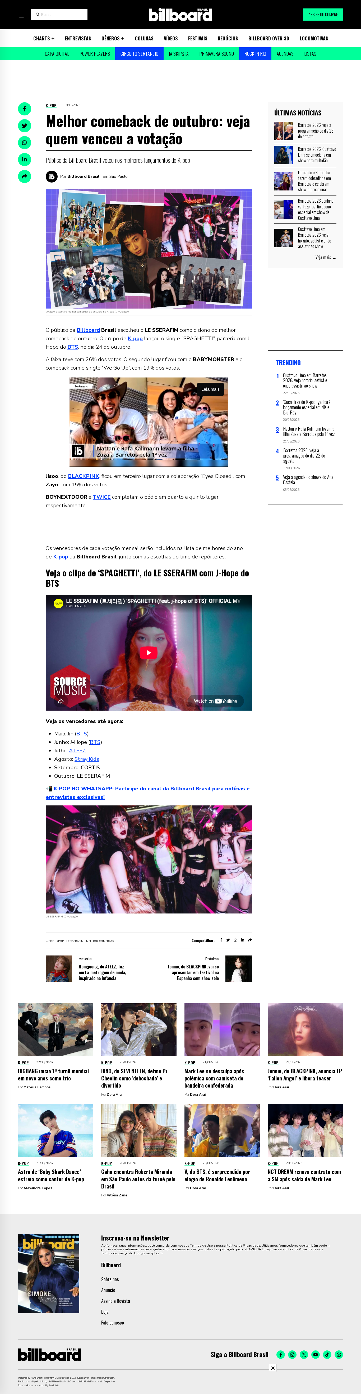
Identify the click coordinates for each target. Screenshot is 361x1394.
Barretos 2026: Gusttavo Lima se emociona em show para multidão (317, 155)
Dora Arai (114, 1094)
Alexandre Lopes (38, 1188)
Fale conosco (112, 1322)
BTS (72, 347)
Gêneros (110, 38)
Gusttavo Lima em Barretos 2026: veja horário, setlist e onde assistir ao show (314, 237)
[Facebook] (280, 1354)
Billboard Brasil (83, 176)
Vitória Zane (117, 1195)
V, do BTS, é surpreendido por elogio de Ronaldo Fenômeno (217, 1175)
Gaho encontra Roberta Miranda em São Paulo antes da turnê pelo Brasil (138, 1178)
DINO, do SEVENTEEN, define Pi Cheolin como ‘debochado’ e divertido (134, 1078)
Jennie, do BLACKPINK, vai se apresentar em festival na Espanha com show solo (193, 972)
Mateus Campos (37, 1087)
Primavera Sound (216, 53)
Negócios (228, 38)
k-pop (50, 941)
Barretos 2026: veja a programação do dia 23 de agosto (316, 130)
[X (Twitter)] (304, 1354)
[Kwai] (339, 1354)
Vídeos (171, 38)
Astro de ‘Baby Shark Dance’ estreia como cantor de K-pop (51, 1175)
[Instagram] (292, 1354)
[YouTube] (315, 1354)
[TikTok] (327, 1354)
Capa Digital (57, 53)
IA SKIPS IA (179, 53)
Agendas (285, 53)
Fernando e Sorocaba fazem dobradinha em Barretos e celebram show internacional (314, 181)
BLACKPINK (83, 476)
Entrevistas (78, 38)
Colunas (144, 38)
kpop (60, 941)
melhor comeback (100, 941)
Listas (310, 53)
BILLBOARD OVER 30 (268, 38)
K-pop (51, 105)
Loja (105, 1311)
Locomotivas (314, 38)
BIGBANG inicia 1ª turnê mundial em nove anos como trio (53, 1074)
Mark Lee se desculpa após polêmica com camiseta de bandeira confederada (214, 1078)
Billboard (88, 330)
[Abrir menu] (21, 15)
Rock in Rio (255, 53)
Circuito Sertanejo (139, 53)
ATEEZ (77, 750)
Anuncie (108, 1289)
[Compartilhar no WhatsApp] (24, 142)
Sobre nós (110, 1279)
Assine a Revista (115, 1300)
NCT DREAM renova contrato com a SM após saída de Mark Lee (304, 1175)
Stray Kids (87, 759)
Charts (41, 38)
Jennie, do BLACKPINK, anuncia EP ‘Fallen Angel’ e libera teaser (305, 1074)
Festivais (197, 38)
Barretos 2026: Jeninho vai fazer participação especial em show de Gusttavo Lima (316, 209)
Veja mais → (326, 257)
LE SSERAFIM (75, 941)
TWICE (102, 497)
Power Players (95, 53)
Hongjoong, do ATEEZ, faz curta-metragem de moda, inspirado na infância (102, 972)
